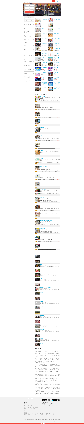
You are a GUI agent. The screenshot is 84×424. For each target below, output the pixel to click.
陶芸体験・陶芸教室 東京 (46, 413)
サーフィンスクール (56, 404)
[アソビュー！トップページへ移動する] (28, 0)
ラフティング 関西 (52, 414)
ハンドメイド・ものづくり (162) (27, 69)
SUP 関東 (39, 415)
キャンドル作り (43, 405)
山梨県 (28, 405)
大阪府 (31, 407)
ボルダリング (53, 405)
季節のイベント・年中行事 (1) (27, 76)
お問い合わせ (37, 421)
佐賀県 (30, 409)
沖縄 (24, 410)
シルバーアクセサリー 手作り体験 (48, 405)
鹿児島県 (38, 409)
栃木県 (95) (25, 42)
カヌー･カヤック (54, 403)
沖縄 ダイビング (29, 413)
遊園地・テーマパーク (52, 404)
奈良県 (35, 407)
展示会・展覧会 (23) (26, 52)
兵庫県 (33, 407)
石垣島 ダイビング (50, 413)
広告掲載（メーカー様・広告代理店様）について (45, 421)
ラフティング (56, 405)
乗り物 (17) (25, 72)
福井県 (31, 406)
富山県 (28, 406)
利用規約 (53, 421)
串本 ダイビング (40, 414)
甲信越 (24, 405)
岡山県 (31, 408)
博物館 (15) (25, 56)
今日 (29, 18)
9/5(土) (31, 20)
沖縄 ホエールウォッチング (31, 414)
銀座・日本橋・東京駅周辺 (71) (27, 24)
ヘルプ (34, 421)
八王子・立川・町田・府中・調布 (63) (28, 36)
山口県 (35, 408)
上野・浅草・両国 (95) (26, 28)
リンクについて (30, 421)
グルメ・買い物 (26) (26, 73)
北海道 (24, 403)
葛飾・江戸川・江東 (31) (26, 35)
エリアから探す (25, 402)
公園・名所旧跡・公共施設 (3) (27, 77)
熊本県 (33, 409)
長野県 (30, 405)
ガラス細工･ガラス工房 (48, 403)
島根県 (30, 408)
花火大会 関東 (41, 415)
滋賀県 (28, 407)
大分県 (35, 409)
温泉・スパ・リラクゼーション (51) (28, 65)
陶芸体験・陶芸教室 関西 (37, 413)
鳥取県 (28, 408)
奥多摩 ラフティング (36, 414)
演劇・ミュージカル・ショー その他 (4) (28, 55)
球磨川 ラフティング (48, 414)
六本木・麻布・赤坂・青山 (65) (27, 27)
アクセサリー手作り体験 (44, 404)
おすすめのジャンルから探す (45, 402)
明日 (26, 20)
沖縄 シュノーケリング (54, 413)
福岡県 (28, 409)
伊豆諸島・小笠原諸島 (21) (27, 39)
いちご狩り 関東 (55, 414)
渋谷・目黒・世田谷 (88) (26, 32)
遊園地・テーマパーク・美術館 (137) (28, 61)
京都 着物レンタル (26, 413)
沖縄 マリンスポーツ (26, 415)
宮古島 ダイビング (36, 415)
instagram (29, 398)
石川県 (30, 406)
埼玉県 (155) (25, 46)
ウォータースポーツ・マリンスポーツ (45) (28, 62)
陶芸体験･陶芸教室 (43, 403)
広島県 (33, 408)
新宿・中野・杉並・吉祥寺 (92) (27, 31)
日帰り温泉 (52, 403)
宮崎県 (36, 409)
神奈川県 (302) (25, 49)
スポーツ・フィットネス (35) (27, 80)
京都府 (30, 407)
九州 (24, 409)
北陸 (24, 406)
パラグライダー (48, 404)
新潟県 (31, 405)
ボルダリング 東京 (41, 413)
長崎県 (31, 409)
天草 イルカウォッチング (26, 414)
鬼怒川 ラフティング (44, 414)
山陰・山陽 (25, 408)
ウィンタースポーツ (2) (26, 66)
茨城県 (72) (25, 45)
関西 (24, 407)
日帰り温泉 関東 (33, 413)
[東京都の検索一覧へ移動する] (42, 9)
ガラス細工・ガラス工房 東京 (31, 415)
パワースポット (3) (26, 81)
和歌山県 (37, 407)
